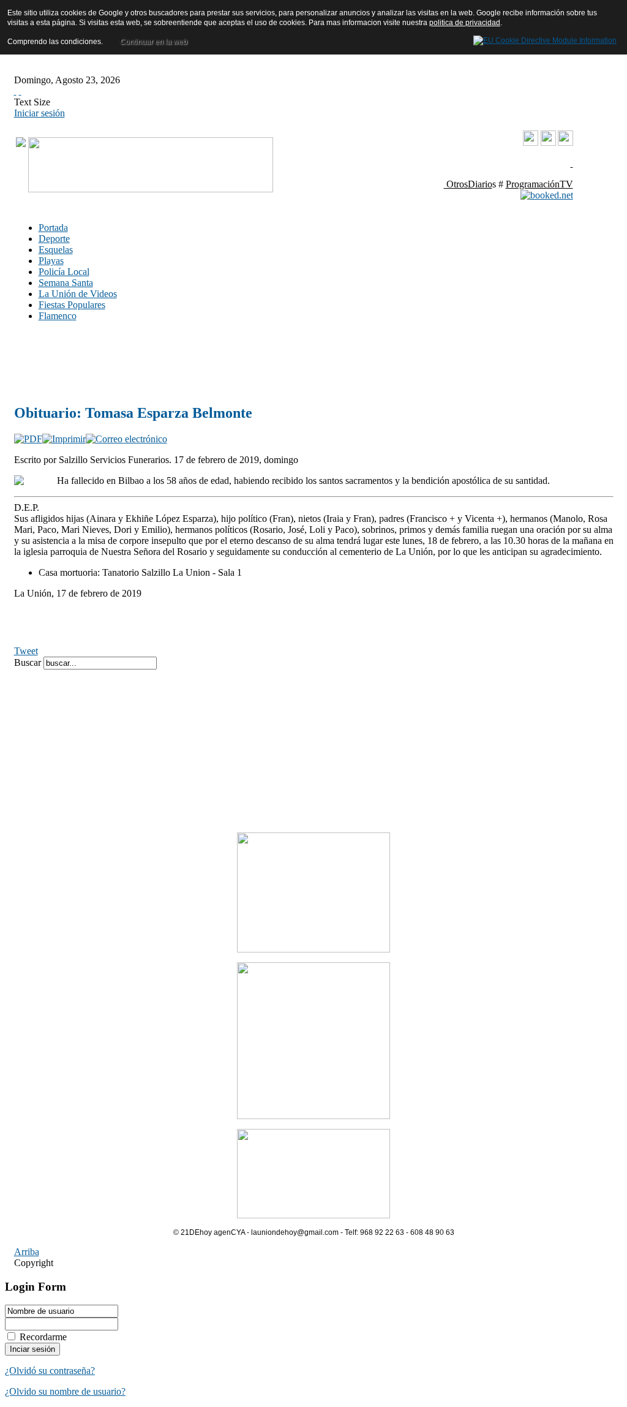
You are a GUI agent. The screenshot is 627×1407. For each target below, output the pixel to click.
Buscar (28, 662)
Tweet (26, 651)
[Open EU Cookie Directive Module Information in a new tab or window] (545, 38)
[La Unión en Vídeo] (530, 143)
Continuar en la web (153, 41)
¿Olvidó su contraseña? (50, 1370)
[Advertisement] (197, 362)
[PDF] (28, 439)
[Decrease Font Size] (20, 91)
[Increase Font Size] (15, 91)
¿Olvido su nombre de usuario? (65, 1391)
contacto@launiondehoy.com (511, 163)
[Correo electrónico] (126, 439)
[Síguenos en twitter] (565, 142)
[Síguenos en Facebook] (548, 142)
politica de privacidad (464, 22)
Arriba (26, 1252)
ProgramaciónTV (539, 184)
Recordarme (43, 1337)
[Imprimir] (64, 439)
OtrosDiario (468, 184)
